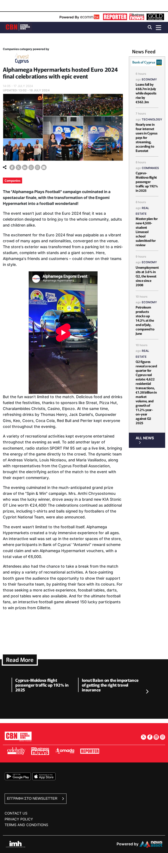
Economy (149, 79)
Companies (12, 180)
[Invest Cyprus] (22, 59)
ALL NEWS (145, 438)
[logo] (18, 27)
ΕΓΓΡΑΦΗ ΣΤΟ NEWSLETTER (32, 798)
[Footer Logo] (18, 736)
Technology (152, 119)
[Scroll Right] (147, 691)
